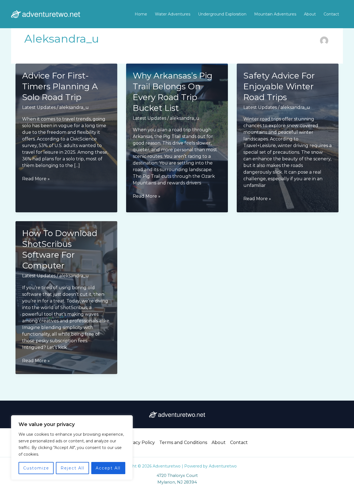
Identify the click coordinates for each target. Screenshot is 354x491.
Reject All (72, 468)
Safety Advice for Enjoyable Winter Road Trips (279, 86)
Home (141, 14)
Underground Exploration (222, 14)
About (310, 14)
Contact (331, 14)
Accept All (108, 468)
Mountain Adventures (275, 14)
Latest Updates (39, 107)
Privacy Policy (139, 442)
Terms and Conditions (183, 442)
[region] (72, 447)
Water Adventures (172, 14)
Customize (36, 468)
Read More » (36, 179)
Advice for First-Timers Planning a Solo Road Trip (60, 86)
